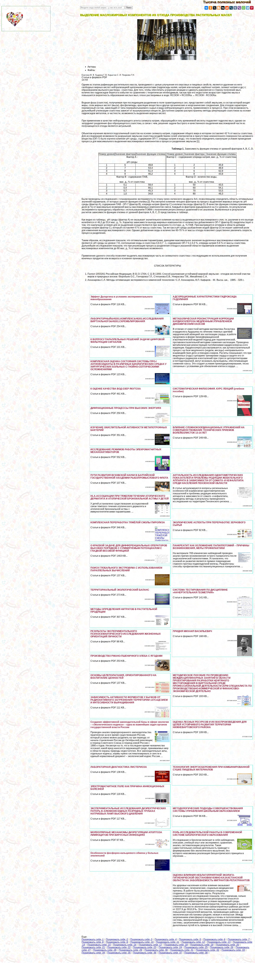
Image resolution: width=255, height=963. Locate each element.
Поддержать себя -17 (150, 944)
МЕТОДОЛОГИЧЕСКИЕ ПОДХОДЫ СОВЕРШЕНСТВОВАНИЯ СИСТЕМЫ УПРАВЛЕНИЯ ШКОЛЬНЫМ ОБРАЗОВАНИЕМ (208, 809)
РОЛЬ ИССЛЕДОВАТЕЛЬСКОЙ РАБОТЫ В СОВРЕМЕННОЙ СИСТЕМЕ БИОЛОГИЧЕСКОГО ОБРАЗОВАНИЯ (207, 833)
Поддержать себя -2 (117, 939)
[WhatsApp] (243, 8)
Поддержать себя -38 (196, 952)
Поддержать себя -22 (119, 947)
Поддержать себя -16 (124, 944)
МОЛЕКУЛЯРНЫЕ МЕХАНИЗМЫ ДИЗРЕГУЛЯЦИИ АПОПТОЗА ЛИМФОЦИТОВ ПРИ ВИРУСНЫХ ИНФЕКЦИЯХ (126, 833)
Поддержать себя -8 (93, 942)
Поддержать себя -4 (166, 939)
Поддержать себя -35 (119, 952)
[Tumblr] (235, 8)
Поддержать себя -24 (170, 947)
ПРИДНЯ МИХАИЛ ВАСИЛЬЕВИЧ (192, 631)
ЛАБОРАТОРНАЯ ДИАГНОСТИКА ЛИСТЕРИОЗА (118, 767)
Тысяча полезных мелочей (229, 2)
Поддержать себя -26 (221, 947)
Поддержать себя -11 (167, 942)
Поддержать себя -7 (239, 939)
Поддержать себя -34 (93, 952)
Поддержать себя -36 (144, 952)
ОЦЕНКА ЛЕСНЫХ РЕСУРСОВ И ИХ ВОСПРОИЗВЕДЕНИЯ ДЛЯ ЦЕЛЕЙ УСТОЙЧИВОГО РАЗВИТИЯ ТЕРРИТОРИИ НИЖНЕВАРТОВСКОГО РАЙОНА (210, 724)
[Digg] (223, 8)
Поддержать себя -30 (156, 950)
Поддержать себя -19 (201, 944)
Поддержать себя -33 (233, 950)
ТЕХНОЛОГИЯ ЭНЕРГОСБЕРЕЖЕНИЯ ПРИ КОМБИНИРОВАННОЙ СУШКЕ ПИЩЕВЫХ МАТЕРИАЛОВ (211, 768)
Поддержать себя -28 (104, 950)
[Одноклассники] (210, 8)
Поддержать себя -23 (144, 947)
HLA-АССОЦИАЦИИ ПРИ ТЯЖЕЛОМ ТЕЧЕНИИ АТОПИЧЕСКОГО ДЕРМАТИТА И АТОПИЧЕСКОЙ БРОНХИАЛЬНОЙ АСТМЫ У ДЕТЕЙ (129, 497)
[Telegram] (247, 8)
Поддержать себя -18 (176, 944)
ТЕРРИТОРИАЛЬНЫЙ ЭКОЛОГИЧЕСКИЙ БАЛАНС (119, 590)
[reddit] (227, 8)
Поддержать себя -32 (207, 950)
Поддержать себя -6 (214, 939)
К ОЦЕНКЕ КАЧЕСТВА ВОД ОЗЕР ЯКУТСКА (115, 388)
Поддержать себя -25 (196, 947)
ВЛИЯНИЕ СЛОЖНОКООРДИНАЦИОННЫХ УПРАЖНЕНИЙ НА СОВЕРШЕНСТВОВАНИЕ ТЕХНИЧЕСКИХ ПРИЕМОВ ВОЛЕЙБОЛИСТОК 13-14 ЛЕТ (209, 430)
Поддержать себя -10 (142, 942)
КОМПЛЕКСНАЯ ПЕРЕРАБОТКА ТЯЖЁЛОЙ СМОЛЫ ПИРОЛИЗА (127, 522)
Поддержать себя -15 (99, 944)
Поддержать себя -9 (117, 942)
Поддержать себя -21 (93, 947)
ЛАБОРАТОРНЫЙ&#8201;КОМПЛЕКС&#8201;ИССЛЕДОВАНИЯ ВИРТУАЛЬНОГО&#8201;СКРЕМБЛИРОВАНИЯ (127, 320)
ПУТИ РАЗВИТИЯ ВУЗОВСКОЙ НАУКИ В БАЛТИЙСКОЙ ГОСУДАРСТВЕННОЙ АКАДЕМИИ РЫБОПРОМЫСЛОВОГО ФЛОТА (129, 476)
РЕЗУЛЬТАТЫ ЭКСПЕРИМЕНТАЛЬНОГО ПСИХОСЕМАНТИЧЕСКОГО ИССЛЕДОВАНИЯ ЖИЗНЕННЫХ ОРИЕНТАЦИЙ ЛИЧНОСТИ (125, 634)
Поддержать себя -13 (219, 942)
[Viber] (239, 8)
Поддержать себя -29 (130, 950)
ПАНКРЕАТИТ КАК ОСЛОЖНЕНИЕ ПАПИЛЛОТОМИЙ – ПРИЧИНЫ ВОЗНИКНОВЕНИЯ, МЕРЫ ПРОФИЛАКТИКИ (211, 546)
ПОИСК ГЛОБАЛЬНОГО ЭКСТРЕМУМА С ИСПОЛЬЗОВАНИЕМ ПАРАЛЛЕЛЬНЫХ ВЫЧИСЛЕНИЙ (126, 569)
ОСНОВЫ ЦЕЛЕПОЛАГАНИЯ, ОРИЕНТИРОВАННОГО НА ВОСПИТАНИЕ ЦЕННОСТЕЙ (123, 676)
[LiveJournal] (231, 8)
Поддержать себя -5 (190, 939)
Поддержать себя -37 (170, 952)
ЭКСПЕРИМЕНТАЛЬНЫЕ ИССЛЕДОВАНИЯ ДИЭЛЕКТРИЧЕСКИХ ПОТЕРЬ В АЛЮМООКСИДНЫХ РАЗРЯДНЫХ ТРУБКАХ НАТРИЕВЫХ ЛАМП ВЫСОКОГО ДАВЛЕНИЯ (128, 811)
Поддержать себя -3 (141, 939)
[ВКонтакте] (206, 8)
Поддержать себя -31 (181, 950)
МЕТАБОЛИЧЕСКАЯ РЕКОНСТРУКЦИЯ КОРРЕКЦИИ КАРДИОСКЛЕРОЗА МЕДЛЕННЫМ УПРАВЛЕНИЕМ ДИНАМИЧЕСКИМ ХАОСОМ (203, 321)
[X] (214, 8)
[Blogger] (218, 8)
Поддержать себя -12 (193, 942)
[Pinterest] (252, 8)
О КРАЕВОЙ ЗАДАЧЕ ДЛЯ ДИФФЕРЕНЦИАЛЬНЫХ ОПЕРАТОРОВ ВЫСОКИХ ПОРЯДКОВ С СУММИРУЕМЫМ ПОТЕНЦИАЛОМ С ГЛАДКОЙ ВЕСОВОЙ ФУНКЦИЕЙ (128, 548)
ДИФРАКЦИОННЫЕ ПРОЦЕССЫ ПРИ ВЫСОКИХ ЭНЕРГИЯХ (125, 408)
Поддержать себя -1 (93, 939)
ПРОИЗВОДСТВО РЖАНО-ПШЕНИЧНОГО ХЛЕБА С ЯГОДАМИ (126, 656)
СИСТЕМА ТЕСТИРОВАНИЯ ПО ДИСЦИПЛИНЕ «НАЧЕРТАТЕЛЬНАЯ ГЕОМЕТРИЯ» (200, 591)
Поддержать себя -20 (227, 944)
